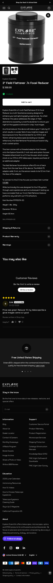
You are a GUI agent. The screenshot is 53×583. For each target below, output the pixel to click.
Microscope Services (37, 437)
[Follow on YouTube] (17, 548)
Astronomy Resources (12, 483)
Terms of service (21, 573)
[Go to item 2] (14, 71)
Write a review (26, 289)
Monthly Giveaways (10, 442)
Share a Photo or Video (12, 460)
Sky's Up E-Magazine (11, 506)
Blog (4, 424)
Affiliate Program (9, 446)
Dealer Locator (8, 433)
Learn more (40, 365)
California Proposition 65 (12, 511)
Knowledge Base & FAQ (38, 454)
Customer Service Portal (39, 424)
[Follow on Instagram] (11, 548)
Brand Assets (8, 451)
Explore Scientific (9, 79)
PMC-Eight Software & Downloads (38, 459)
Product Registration (37, 433)
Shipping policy (8, 575)
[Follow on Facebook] (4, 548)
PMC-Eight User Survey (38, 465)
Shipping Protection (37, 442)
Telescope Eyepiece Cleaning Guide (11, 500)
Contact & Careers (10, 437)
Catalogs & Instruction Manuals (38, 447)
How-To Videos (8, 487)
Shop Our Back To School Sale (26, 2)
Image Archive (8, 455)
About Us (6, 428)
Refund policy (7, 573)
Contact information (23, 575)
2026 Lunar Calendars (11, 479)
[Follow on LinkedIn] (24, 548)
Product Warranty (36, 428)
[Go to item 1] (6, 71)
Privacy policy (34, 573)
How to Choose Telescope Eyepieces (13, 493)
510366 (5, 182)
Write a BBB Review (10, 464)
